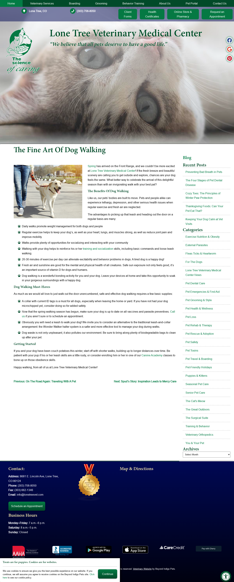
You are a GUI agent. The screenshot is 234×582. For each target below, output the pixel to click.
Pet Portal (192, 3)
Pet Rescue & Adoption (200, 333)
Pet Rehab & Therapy (199, 325)
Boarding (74, 3)
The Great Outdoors (198, 409)
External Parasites (197, 245)
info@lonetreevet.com (30, 494)
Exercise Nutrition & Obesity (203, 236)
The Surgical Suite (197, 417)
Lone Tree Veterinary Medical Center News (203, 272)
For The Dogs (194, 261)
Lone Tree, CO (37, 11)
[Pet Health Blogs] (89, 482)
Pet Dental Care (195, 283)
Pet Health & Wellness (199, 308)
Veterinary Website (142, 568)
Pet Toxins (192, 350)
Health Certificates (152, 14)
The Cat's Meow (195, 401)
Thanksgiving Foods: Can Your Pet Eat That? (204, 208)
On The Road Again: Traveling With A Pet (45, 381)
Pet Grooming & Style (199, 300)
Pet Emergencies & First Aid (203, 291)
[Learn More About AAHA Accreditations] (25, 552)
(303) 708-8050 (86, 11)
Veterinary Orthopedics (199, 434)
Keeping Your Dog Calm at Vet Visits (204, 221)
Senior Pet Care (195, 392)
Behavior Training (133, 3)
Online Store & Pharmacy (183, 14)
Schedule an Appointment (26, 506)
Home (11, 3)
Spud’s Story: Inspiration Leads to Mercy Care (145, 381)
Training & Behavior (198, 426)
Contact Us (219, 3)
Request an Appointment (217, 14)
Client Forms (128, 14)
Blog (187, 158)
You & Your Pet (195, 443)
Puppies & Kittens (196, 375)
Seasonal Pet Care (197, 384)
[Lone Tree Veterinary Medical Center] (23, 50)
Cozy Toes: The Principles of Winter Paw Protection (203, 195)
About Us (164, 3)
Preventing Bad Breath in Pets (204, 171)
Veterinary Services (42, 3)
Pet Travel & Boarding (199, 358)
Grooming (101, 3)
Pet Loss (191, 316)
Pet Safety (192, 342)
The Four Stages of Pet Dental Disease (204, 182)
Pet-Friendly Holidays (199, 367)
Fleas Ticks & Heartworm (201, 253)
